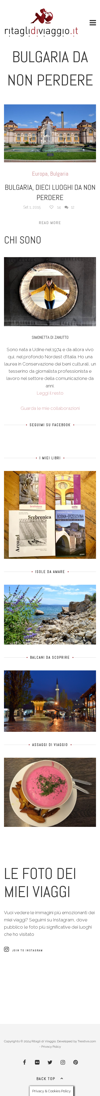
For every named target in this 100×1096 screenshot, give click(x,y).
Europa (39, 173)
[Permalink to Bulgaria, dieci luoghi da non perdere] (50, 133)
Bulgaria (59, 173)
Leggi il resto (50, 393)
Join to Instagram (27, 950)
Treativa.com (87, 1041)
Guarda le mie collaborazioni (50, 408)
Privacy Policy (51, 1046)
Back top (46, 1078)
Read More (50, 222)
